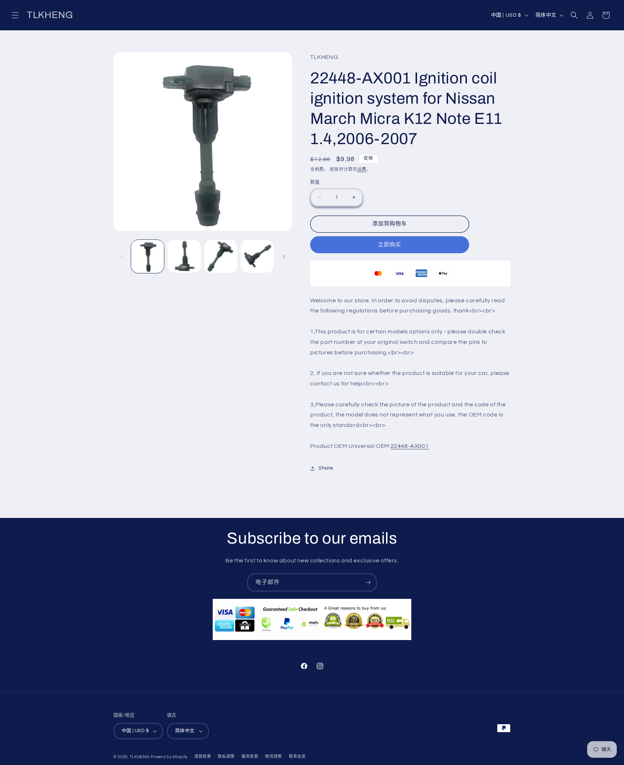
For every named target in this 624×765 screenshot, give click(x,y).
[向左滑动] (121, 256)
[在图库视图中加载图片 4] (257, 256)
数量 (315, 182)
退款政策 (202, 756)
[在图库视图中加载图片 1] (147, 256)
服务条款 (250, 756)
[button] (15, 15)
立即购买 (389, 244)
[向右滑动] (284, 256)
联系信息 (297, 756)
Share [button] (325, 468)
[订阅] (368, 582)
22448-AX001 (410, 446)
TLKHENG (140, 757)
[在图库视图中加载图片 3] (220, 256)
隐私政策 (226, 756)
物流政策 (273, 756)
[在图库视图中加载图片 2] (184, 256)
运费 (362, 169)
